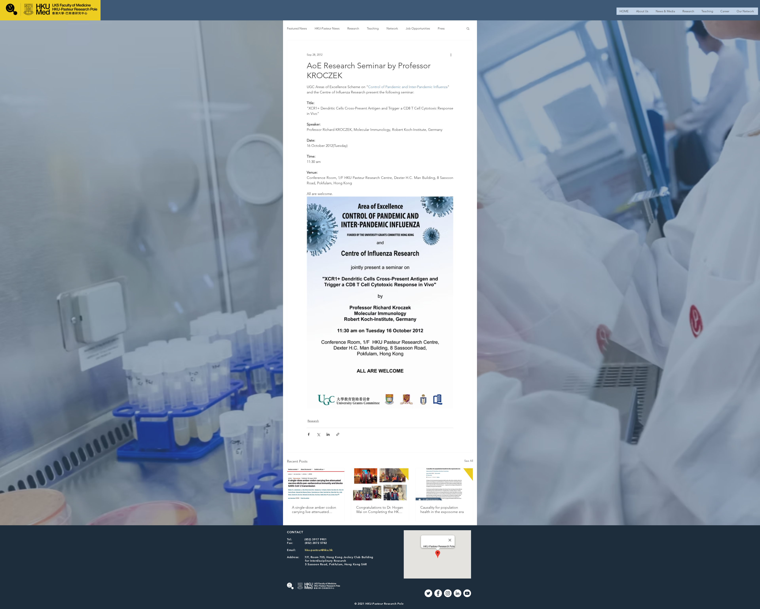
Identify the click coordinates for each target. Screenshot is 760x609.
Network (392, 28)
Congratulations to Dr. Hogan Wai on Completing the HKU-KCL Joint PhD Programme (379, 509)
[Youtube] (467, 593)
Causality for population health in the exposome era (442, 509)
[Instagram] (448, 593)
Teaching (373, 28)
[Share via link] (338, 434)
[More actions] (450, 54)
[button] (468, 28)
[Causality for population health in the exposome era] (444, 484)
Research (353, 28)
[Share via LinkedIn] (328, 434)
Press (441, 28)
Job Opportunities (418, 28)
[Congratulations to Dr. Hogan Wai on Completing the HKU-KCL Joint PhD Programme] (380, 484)
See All (468, 461)
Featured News (297, 28)
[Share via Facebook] (309, 434)
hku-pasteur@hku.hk (319, 550)
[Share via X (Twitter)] (318, 434)
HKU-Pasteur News (327, 28)
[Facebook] (438, 593)
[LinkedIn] (457, 593)
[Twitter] (428, 593)
